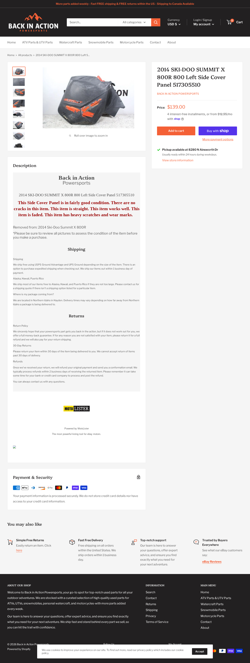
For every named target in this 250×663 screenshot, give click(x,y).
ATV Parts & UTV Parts (37, 42)
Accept (199, 651)
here (19, 550)
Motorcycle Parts (131, 42)
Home (11, 42)
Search (150, 592)
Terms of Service (157, 622)
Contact (155, 42)
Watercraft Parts (70, 42)
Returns (151, 604)
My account (202, 24)
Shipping (152, 610)
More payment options (217, 139)
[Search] (155, 22)
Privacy (151, 616)
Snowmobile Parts (100, 42)
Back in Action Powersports (178, 93)
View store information (177, 160)
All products (25, 55)
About (171, 42)
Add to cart (176, 131)
